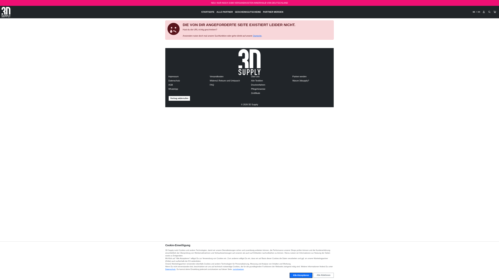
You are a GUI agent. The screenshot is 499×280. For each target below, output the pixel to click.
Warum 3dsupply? (300, 81)
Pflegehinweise (258, 89)
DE (474, 12)
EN (479, 12)
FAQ (212, 85)
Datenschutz (174, 81)
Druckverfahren (258, 85)
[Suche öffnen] (489, 12)
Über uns (255, 76)
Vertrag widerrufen (179, 98)
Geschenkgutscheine (248, 12)
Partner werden (273, 12)
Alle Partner (224, 12)
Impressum (173, 76)
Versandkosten (217, 76)
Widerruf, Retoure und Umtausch (225, 81)
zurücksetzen (238, 269)
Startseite (207, 12)
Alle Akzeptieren (301, 275)
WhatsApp (173, 89)
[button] (494, 12)
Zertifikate (255, 93)
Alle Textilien (257, 81)
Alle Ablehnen (323, 275)
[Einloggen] (483, 12)
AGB (170, 85)
